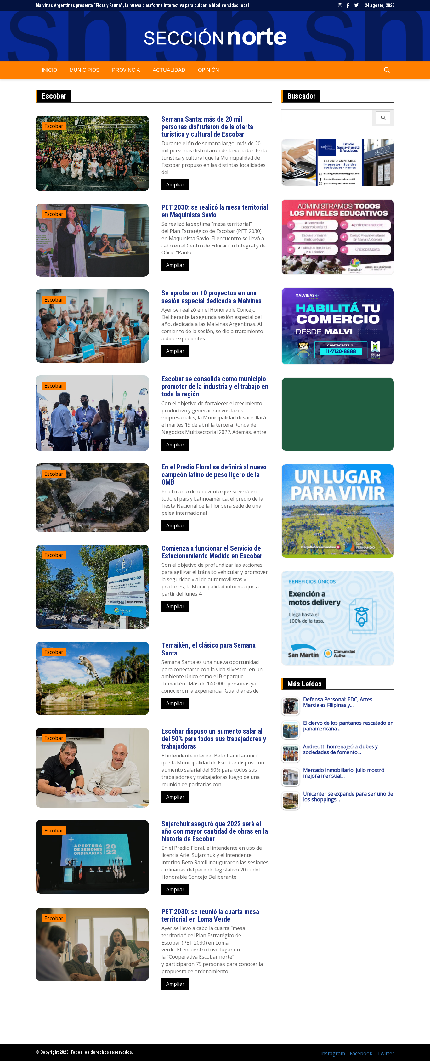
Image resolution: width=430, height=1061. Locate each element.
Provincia (126, 70)
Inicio (49, 70)
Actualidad (169, 70)
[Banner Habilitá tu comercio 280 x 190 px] (337, 325)
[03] (337, 162)
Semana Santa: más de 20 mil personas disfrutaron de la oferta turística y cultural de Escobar (207, 126)
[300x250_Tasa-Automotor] (337, 617)
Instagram (340, 5)
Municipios (84, 70)
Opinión (208, 70)
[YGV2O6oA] (337, 236)
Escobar (53, 125)
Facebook (348, 5)
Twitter (356, 5)
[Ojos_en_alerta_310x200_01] (337, 413)
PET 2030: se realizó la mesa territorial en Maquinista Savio (214, 211)
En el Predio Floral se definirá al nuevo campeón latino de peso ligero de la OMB (214, 474)
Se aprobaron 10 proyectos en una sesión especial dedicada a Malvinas (212, 296)
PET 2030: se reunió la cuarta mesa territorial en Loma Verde (210, 915)
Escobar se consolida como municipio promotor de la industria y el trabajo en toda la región (215, 386)
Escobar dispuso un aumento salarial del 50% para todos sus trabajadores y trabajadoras (213, 738)
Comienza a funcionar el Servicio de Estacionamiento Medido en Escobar (211, 552)
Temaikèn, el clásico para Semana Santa (208, 649)
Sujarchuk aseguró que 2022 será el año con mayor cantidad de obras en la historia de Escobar (214, 831)
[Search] (383, 117)
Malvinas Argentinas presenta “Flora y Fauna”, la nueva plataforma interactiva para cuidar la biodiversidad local (142, 5)
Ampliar (175, 184)
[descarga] (337, 510)
